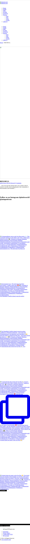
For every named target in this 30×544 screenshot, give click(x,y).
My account (6, 535)
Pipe (7, 17)
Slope (7, 19)
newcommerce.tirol (6, 539)
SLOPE (5, 12)
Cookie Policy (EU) (8, 534)
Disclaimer (5, 531)
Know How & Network (9, 183)
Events (7, 20)
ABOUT (5, 21)
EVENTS (5, 13)
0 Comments (18, 183)
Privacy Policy (6, 533)
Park (7, 16)
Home (4, 8)
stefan (1, 183)
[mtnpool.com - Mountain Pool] (4, 2)
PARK (4, 9)
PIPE (4, 11)
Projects (5, 15)
